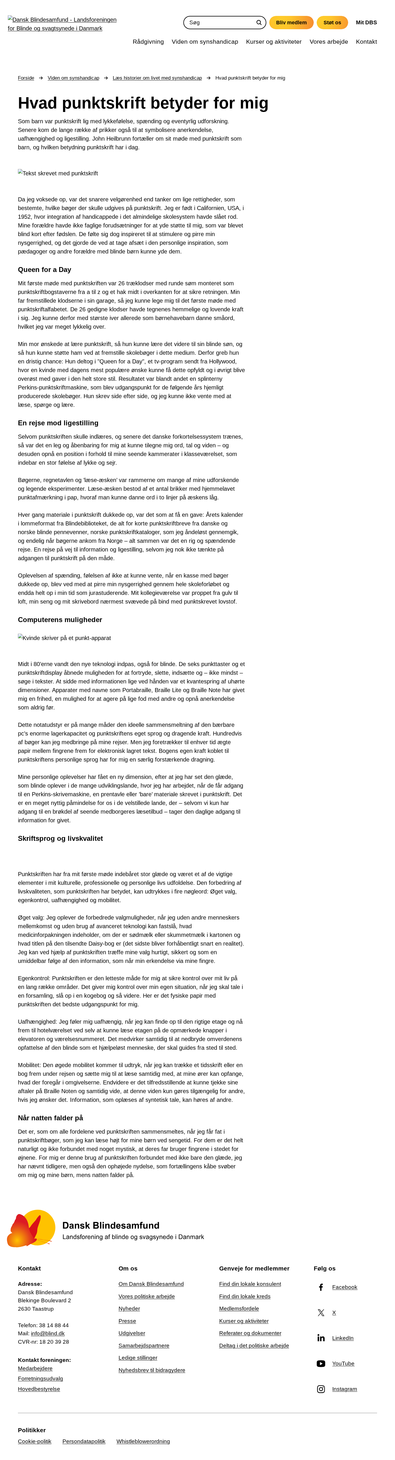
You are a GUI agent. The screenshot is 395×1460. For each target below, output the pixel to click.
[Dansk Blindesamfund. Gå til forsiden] (64, 25)
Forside (26, 78)
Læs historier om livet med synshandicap (157, 78)
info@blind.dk (48, 1333)
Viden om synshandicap (73, 78)
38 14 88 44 (54, 1325)
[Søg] (259, 22)
